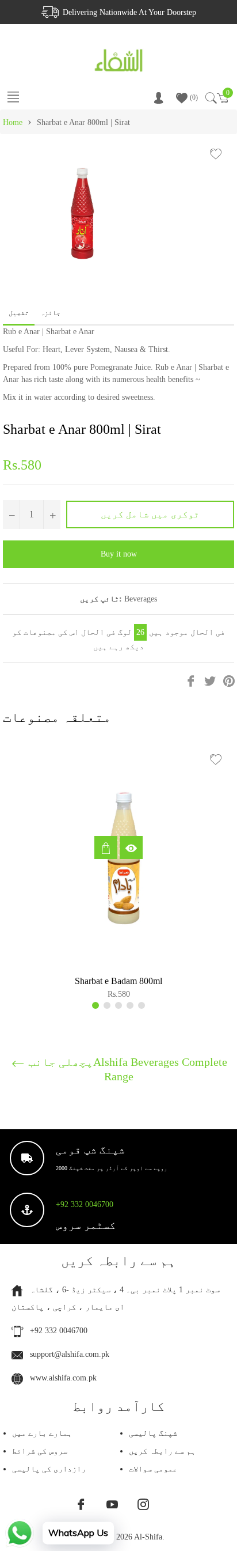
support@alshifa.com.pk (69, 1354)
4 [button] (130, 1005)
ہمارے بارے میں (42, 1433)
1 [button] (95, 1005)
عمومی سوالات (153, 1469)
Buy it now (119, 554)
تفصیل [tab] (19, 313)
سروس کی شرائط (39, 1451)
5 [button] (141, 1005)
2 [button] (107, 1005)
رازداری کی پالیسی (49, 1469)
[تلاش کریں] (210, 97)
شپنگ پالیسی (153, 1433)
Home (12, 122)
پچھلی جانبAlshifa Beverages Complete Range (126, 1069)
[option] (118, 874)
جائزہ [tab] (51, 313)
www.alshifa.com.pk (63, 1378)
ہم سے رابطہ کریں (162, 1451)
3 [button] (118, 1005)
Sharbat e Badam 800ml (118, 981)
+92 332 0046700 (84, 1204)
